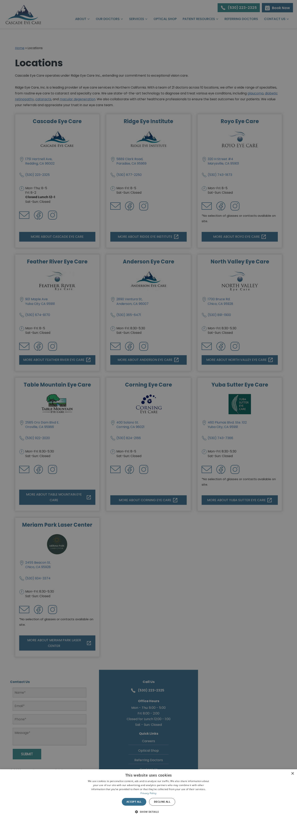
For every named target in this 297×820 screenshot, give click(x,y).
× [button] (292, 773)
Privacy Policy (148, 793)
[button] (148, 812)
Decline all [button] (162, 801)
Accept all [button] (134, 801)
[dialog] (148, 794)
